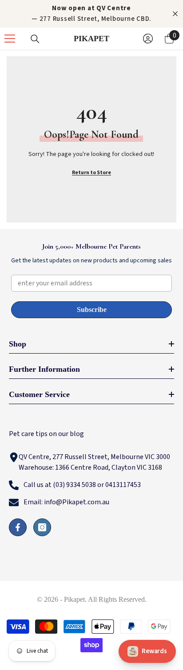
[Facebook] (18, 527)
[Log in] (148, 38)
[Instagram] (42, 527)
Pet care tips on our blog (46, 434)
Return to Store (91, 172)
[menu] (9, 38)
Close (175, 14)
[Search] (35, 39)
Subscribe (92, 309)
